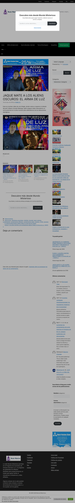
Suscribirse (52, 23)
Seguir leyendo (37, 27)
